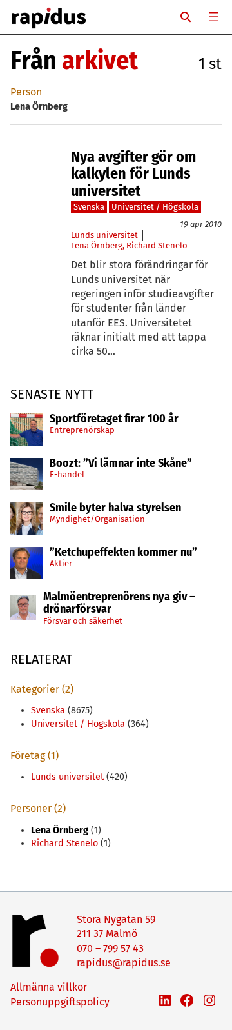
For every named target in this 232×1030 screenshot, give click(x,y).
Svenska (88, 207)
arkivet (100, 60)
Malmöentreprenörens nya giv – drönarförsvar (119, 604)
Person (26, 92)
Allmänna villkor (48, 987)
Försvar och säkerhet (82, 621)
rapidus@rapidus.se (124, 962)
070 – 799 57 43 (110, 948)
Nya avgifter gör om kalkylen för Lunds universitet (133, 173)
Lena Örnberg (96, 245)
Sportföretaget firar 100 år (114, 419)
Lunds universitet (104, 235)
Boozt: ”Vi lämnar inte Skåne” (121, 463)
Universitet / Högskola (154, 207)
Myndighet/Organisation (97, 519)
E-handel (67, 474)
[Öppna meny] (214, 17)
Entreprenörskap (82, 430)
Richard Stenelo (157, 245)
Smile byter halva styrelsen (115, 508)
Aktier (61, 563)
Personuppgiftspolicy (60, 1002)
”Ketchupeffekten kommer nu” (123, 552)
